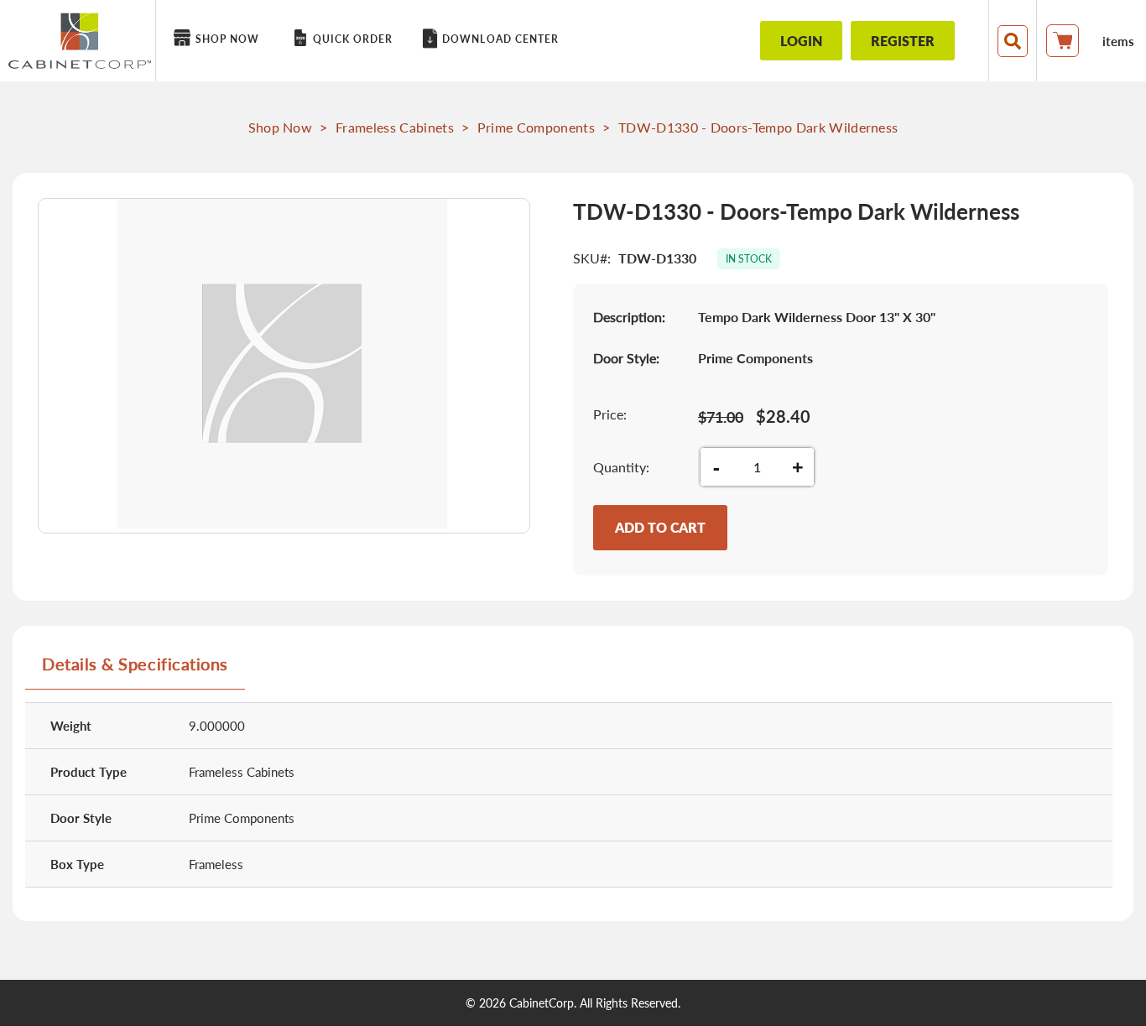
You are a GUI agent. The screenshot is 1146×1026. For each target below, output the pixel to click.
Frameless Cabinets (395, 127)
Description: (629, 317)
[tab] (135, 670)
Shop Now (280, 127)
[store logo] (79, 41)
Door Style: (626, 358)
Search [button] (1013, 41)
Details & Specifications (135, 664)
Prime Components (536, 127)
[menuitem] (219, 39)
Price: (610, 414)
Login (801, 41)
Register (903, 41)
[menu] (441, 40)
